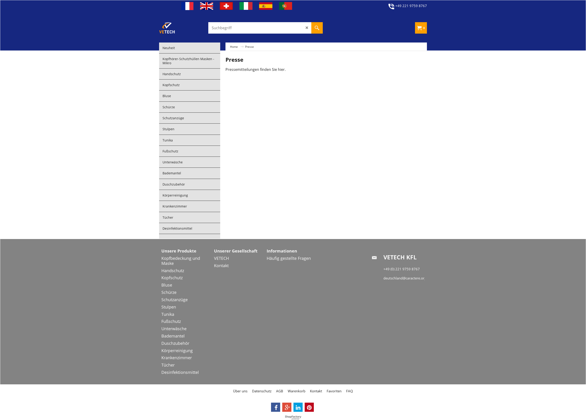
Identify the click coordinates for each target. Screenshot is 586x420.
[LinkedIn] (298, 407)
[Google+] (286, 407)
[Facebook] (275, 407)
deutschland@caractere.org (404, 278)
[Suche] (317, 28)
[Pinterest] (309, 407)
